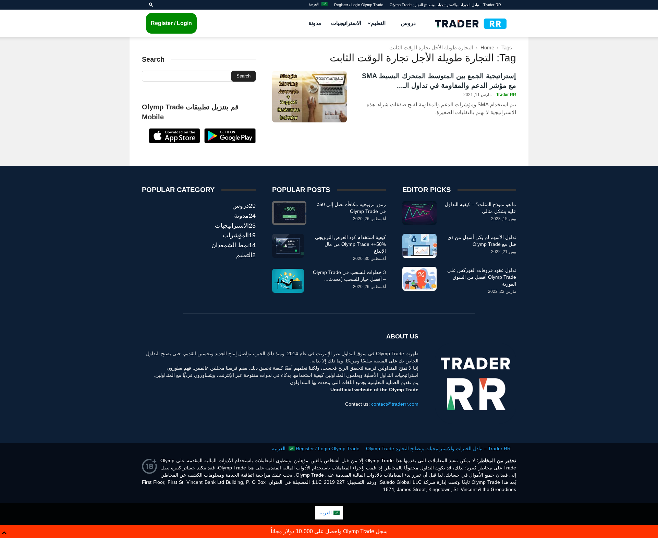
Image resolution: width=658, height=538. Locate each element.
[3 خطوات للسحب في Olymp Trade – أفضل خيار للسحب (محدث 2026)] (288, 281)
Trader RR (506, 94)
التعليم (378, 23)
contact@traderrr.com (394, 404)
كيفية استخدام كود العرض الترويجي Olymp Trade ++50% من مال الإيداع (350, 244)
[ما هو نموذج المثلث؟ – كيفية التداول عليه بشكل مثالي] (419, 213)
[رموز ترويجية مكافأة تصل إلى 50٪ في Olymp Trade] (289, 213)
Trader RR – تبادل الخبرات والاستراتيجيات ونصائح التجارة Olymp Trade (445, 5)
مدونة (314, 23)
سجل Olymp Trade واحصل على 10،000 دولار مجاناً (329, 531)
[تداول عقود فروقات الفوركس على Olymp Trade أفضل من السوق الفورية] (419, 279)
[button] (151, 5)
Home (487, 47)
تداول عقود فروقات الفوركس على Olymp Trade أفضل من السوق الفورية (481, 277)
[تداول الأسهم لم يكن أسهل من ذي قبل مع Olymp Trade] (419, 246)
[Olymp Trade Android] (230, 141)
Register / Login (171, 23)
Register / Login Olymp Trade (358, 5)
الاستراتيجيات (346, 23)
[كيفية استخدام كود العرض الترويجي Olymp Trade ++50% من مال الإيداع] (288, 246)
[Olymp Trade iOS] (174, 141)
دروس (408, 23)
